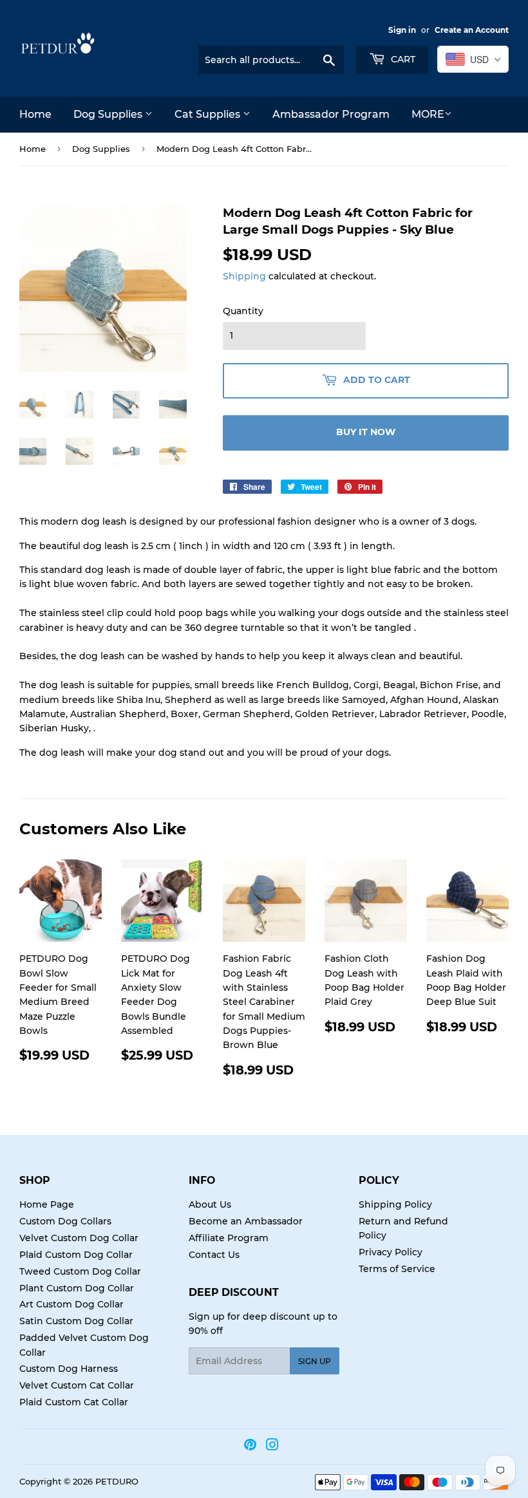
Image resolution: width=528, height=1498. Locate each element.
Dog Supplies (109, 114)
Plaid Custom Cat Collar (73, 1402)
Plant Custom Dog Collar (76, 1288)
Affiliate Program (229, 1238)
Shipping (244, 276)
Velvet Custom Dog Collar (78, 1238)
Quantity (243, 311)
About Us (210, 1204)
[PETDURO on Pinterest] (250, 1446)
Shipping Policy (395, 1204)
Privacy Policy (390, 1252)
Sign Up (314, 1361)
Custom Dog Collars (65, 1221)
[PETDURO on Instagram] (272, 1446)
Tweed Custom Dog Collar (80, 1271)
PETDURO (116, 1481)
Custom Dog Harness (68, 1368)
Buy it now (365, 432)
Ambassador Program (331, 114)
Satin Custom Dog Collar (76, 1321)
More (427, 114)
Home (35, 114)
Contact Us (214, 1254)
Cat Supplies (208, 114)
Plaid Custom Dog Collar (76, 1254)
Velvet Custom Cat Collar (76, 1385)
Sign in (402, 30)
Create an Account (472, 30)
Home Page (46, 1204)
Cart (401, 59)
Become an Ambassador (246, 1221)
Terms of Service (397, 1269)
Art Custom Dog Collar (71, 1304)
